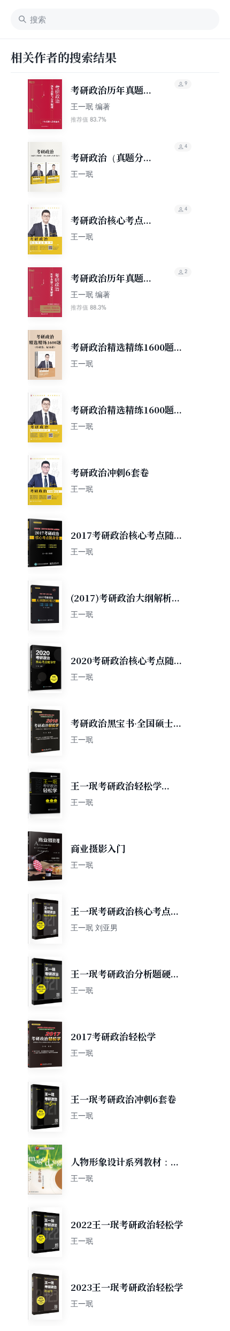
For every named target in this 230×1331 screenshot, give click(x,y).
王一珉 (82, 173)
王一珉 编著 (90, 106)
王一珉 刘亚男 (94, 927)
